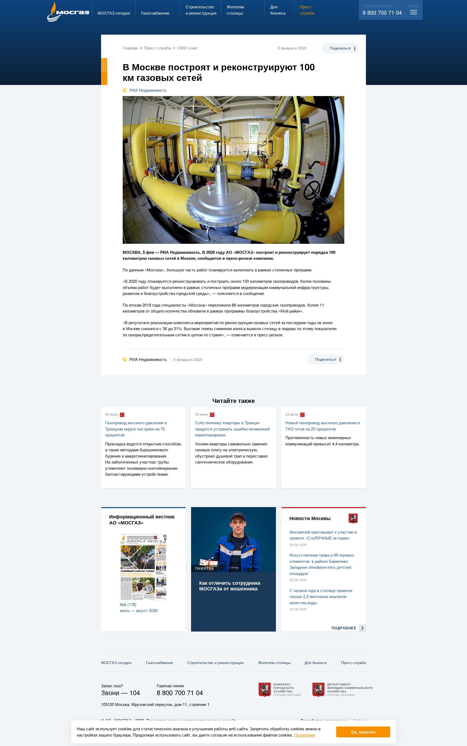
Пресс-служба (353, 662)
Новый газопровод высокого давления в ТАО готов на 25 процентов (322, 426)
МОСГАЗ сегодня (116, 662)
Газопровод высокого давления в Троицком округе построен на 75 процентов (136, 429)
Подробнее (304, 735)
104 (134, 692)
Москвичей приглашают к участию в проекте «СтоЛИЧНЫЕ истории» (323, 535)
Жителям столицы (274, 662)
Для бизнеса (316, 662)
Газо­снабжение (159, 662)
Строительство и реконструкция (215, 662)
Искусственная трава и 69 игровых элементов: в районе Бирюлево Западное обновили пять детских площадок (321, 564)
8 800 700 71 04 (382, 12)
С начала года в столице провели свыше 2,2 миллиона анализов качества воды (320, 596)
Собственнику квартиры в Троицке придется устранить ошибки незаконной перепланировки (232, 429)
